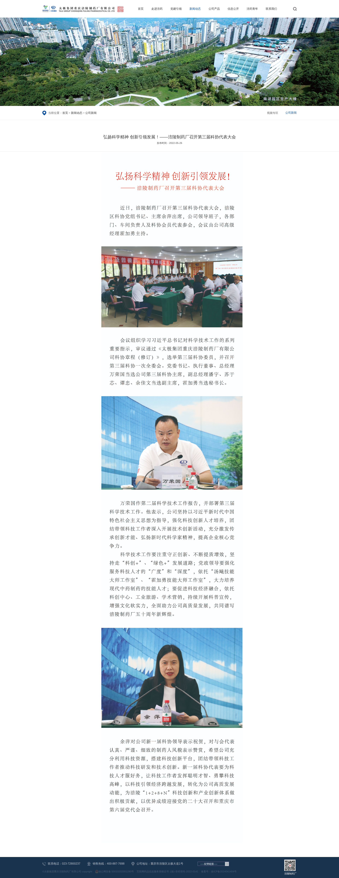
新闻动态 (195, 8)
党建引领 (176, 8)
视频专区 (272, 112)
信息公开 (233, 8)
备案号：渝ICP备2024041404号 (219, 871)
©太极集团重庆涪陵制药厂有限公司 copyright (67, 871)
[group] (169, 62)
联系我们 (271, 8)
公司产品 (214, 8)
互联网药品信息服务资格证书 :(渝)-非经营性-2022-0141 (167, 871)
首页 (141, 8)
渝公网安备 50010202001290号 (116, 871)
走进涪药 (157, 8)
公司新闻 (91, 112)
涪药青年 (252, 8)
